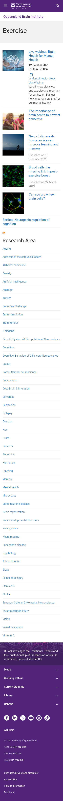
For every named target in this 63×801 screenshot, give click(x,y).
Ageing (7, 248)
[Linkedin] (14, 718)
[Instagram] (39, 718)
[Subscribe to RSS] (4, 232)
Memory (7, 479)
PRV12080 (18, 760)
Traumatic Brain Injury (16, 610)
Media (8, 669)
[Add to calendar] (31, 74)
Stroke (6, 594)
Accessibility (10, 779)
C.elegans (8, 331)
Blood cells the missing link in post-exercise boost (43, 171)
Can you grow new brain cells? (41, 196)
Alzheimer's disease (14, 265)
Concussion (9, 380)
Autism (7, 298)
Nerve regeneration (14, 512)
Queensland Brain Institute (23, 17)
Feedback (9, 792)
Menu (5, 6)
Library (8, 695)
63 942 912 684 (18, 747)
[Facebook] (6, 718)
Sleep (6, 569)
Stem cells (9, 586)
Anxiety (7, 273)
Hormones (9, 462)
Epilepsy (7, 413)
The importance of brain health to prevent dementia (44, 115)
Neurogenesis (11, 528)
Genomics (8, 454)
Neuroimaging (11, 536)
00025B (17, 753)
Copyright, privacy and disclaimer (21, 773)
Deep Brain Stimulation (16, 388)
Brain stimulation (13, 314)
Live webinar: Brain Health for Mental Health (42, 56)
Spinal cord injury (13, 577)
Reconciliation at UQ (30, 659)
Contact (8, 704)
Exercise (7, 421)
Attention (8, 289)
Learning (8, 470)
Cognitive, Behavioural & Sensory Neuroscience (30, 355)
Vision (6, 619)
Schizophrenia (11, 561)
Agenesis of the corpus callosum (22, 256)
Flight (6, 438)
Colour (6, 363)
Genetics (8, 446)
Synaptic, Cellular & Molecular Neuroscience (28, 602)
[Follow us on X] (23, 718)
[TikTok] (47, 718)
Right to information (14, 786)
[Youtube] (31, 718)
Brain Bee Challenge (14, 306)
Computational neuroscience (19, 372)
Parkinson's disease (14, 545)
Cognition (8, 347)
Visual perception (13, 627)
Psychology (9, 553)
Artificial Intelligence (14, 281)
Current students (14, 686)
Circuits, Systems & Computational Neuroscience (31, 339)
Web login (9, 730)
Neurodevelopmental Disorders (21, 520)
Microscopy (9, 495)
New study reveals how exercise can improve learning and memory (43, 142)
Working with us (13, 678)
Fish (5, 429)
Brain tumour (10, 322)
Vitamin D (8, 635)
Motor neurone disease (16, 503)
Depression (9, 405)
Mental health (11, 487)
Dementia (8, 396)
